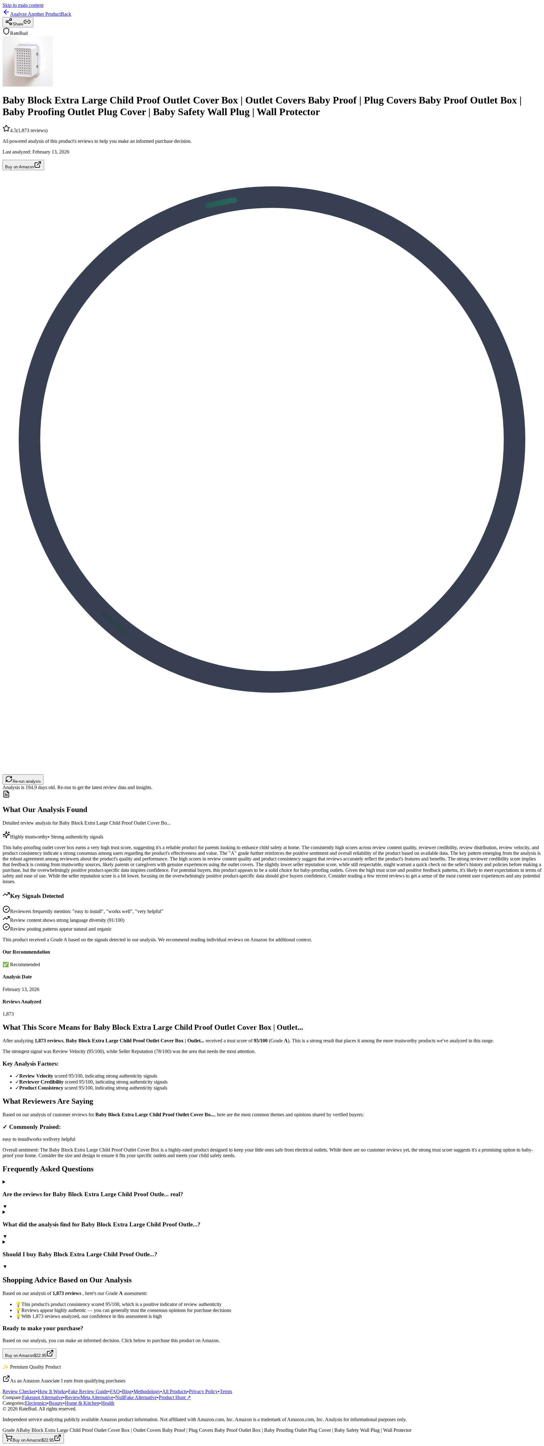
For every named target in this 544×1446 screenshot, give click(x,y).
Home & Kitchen (82, 1403)
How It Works (52, 1391)
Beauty (56, 1403)
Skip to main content (23, 5)
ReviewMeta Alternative (89, 1397)
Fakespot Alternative (42, 1397)
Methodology (146, 1391)
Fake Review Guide (88, 1391)
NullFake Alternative (136, 1397)
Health (107, 1403)
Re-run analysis (27, 781)
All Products (174, 1391)
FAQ (115, 1391)
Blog (127, 1391)
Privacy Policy (203, 1391)
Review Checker (19, 1391)
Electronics (36, 1403)
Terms (226, 1391)
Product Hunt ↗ (175, 1397)
